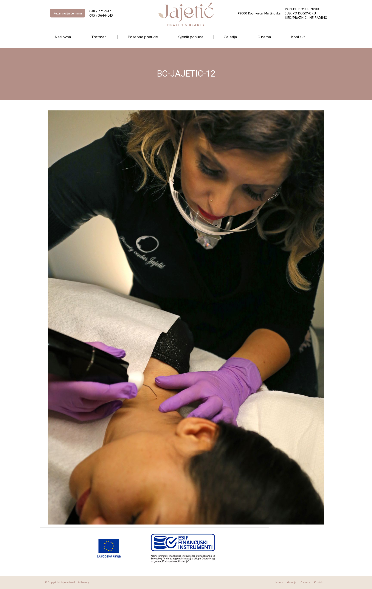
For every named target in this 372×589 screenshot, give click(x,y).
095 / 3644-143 (101, 15)
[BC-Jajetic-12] (186, 317)
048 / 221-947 (100, 11)
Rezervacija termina (67, 13)
